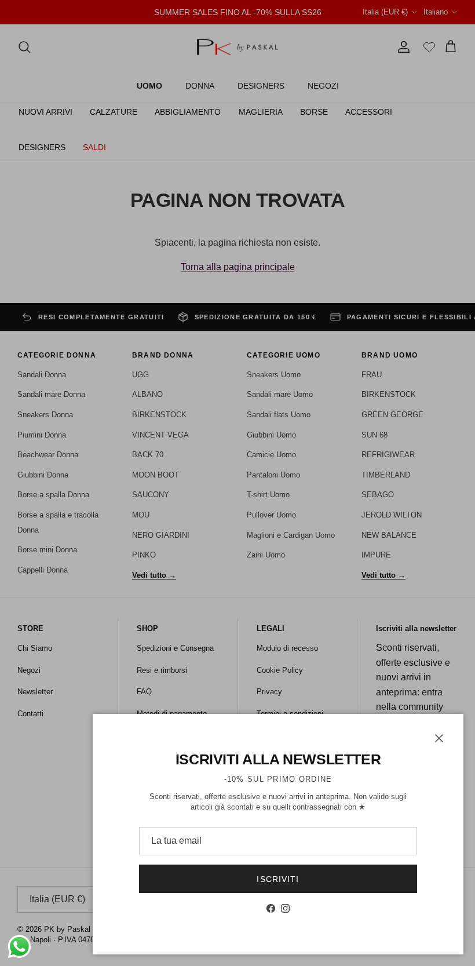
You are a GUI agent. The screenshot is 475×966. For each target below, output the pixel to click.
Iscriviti (278, 879)
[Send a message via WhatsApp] (19, 946)
